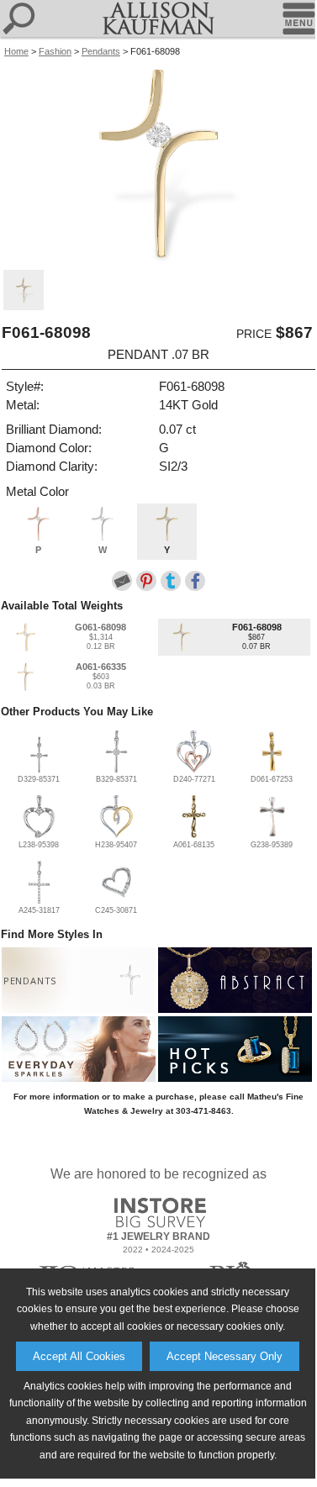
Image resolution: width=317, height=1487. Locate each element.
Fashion (55, 51)
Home (16, 51)
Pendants (101, 51)
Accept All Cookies (79, 1356)
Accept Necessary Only (224, 1356)
